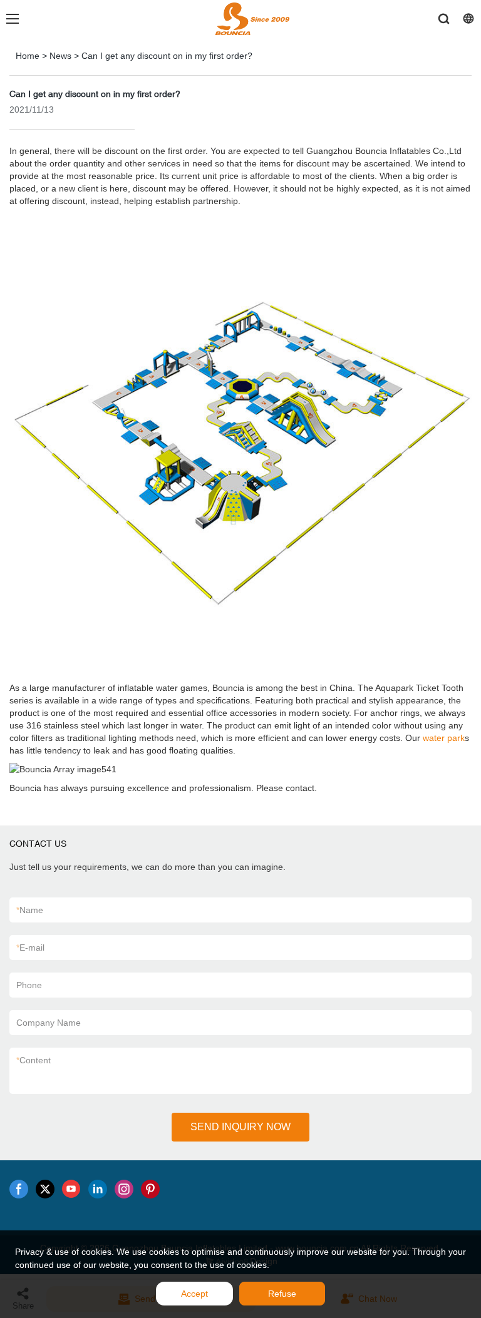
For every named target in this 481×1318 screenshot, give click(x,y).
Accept (194, 1294)
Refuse (282, 1294)
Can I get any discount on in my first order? (166, 56)
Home (27, 56)
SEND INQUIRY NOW (240, 1126)
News (60, 56)
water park (444, 738)
